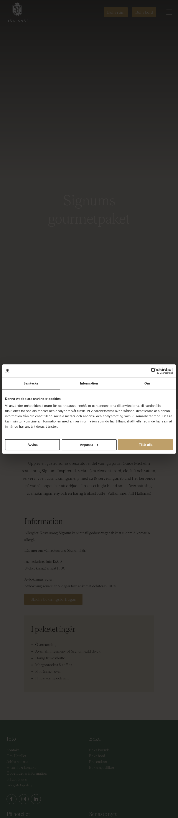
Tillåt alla (145, 445)
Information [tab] (89, 383)
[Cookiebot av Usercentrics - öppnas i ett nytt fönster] (154, 371)
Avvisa (33, 445)
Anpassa (86, 445)
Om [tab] (147, 383)
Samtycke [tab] (30, 383)
